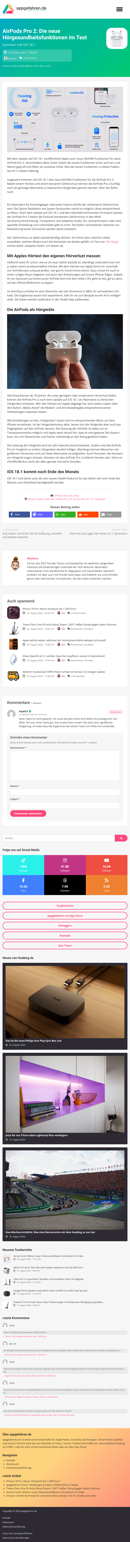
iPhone (58, 495)
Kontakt (65, 935)
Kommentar (18, 747)
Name (14, 786)
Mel (63, 613)
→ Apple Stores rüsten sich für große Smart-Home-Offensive (29, 1376)
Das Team (65, 945)
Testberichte (65, 906)
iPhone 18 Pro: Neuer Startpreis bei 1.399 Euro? (33, 1481)
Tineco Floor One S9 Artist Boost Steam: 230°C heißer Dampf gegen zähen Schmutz (53, 1488)
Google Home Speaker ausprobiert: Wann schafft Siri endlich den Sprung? (50, 1290)
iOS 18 (72, 499)
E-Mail (14, 799)
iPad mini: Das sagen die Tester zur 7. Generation (98, 533)
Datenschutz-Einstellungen (16, 1537)
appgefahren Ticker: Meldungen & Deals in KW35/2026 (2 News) (42, 1485)
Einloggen (64, 925)
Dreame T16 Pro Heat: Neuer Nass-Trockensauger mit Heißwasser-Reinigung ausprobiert (58, 1302)
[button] (19, 515)
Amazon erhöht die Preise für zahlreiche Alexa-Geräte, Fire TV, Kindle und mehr (51, 1495)
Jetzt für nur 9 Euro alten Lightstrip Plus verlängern (37, 1135)
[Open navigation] (119, 9)
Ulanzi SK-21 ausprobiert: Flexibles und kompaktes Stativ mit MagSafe (48, 1279)
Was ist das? (45, 65)
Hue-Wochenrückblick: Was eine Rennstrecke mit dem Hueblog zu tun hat (50, 1232)
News (76, 495)
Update (40, 499)
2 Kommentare (78, 613)
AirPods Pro (62, 499)
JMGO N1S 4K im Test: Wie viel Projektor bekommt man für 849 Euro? (48, 1267)
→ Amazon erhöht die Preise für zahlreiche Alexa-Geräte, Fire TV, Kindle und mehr (39, 1415)
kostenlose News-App (51, 1447)
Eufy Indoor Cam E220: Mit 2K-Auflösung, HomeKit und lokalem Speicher (32, 535)
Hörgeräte (100, 499)
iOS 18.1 (90, 499)
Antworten (115, 712)
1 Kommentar (30, 58)
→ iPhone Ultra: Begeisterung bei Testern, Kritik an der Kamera (30, 1397)
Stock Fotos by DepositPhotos (17, 1533)
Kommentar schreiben (82, 628)
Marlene (12, 58)
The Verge (112, 242)
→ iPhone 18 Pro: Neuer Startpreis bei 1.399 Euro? (25, 1336)
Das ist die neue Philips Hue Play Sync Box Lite (33, 1040)
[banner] (25, 9)
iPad (65, 495)
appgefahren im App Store (65, 916)
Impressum (12, 1464)
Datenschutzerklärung (18, 1467)
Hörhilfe (80, 499)
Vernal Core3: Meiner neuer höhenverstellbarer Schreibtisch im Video (48, 1256)
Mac (71, 495)
